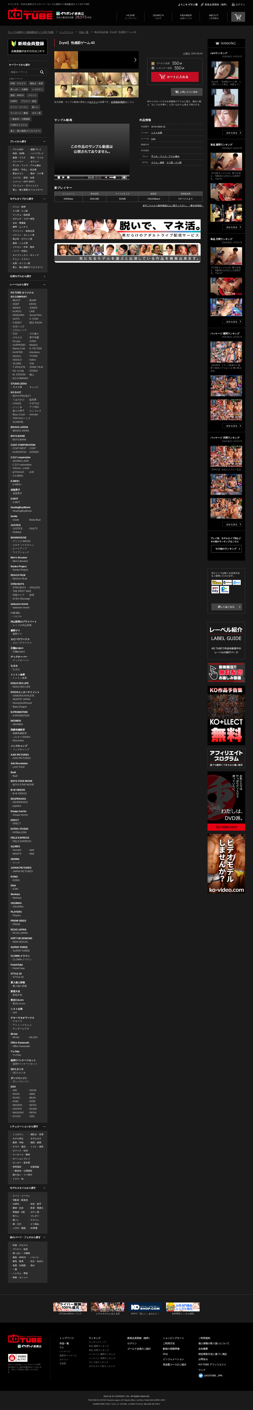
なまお (14, 665)
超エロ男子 (19, 410)
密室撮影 (17, 1167)
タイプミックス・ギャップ (26, 255)
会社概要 (203, 1348)
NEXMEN (16, 720)
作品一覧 (84, 32)
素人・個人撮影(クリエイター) (25, 131)
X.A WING (18, 475)
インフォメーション (173, 1359)
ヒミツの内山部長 (22, 625)
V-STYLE (34, 403)
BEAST (16, 300)
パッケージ (64, 1351)
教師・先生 (18, 1208)
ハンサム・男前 (20, 1273)
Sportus (17, 356)
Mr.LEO (33, 1037)
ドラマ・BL (18, 1179)
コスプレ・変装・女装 (23, 177)
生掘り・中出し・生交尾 (25, 169)
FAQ (165, 1354)
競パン (35, 107)
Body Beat (35, 519)
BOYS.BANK (18, 436)
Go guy (16, 341)
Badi (13, 772)
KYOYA (17, 1116)
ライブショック (21, 552)
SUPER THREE (19, 947)
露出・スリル (36, 157)
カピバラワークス (20, 639)
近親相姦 (34, 1167)
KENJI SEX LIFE (20, 683)
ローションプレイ (21, 1158)
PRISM (16, 924)
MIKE (32, 1094)
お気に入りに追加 (188, 92)
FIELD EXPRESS (20, 837)
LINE (32, 311)
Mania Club (19, 348)
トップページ (131, 16)
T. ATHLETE (19, 367)
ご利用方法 (169, 1343)
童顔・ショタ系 (20, 243)
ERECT (15, 820)
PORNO (17, 532)
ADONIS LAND (21, 461)
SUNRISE (18, 422)
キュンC (33, 387)
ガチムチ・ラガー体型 (23, 219)
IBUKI (32, 1097)
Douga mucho (18, 811)
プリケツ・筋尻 (28, 101)
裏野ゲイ (15, 630)
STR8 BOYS (17, 584)
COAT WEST (19, 448)
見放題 (62, 1363)
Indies (32, 359)
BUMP (32, 300)
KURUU (17, 311)
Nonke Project (19, 566)
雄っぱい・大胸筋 (19, 89)
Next (135, 59)
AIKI (15, 1090)
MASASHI (18, 1112)
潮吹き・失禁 (36, 83)
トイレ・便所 (36, 1146)
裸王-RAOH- (36, 322)
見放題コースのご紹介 (175, 1364)
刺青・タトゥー (20, 1277)
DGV (13, 1086)
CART (238, 17)
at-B (31, 472)
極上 (31, 374)
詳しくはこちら (226, 606)
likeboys (15, 894)
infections (34, 352)
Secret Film (35, 315)
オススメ (63, 1359)
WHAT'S (17, 853)
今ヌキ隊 (17, 387)
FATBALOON (19, 832)
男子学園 (34, 337)
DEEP (16, 304)
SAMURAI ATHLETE (23, 695)
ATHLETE (34, 587)
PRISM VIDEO (18, 920)
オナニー (34, 161)
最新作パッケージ (68, 1355)
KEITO (32, 1105)
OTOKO (33, 370)
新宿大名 (15, 991)
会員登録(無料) (118, 102)
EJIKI (15, 889)
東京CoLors (17, 1000)
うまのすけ (19, 399)
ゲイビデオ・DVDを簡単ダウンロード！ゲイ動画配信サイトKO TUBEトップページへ (25, 1338)
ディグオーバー (19, 656)
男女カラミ (18, 173)
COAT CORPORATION (23, 445)
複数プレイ (35, 149)
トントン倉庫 (18, 674)
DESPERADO (18, 798)
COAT (32, 448)
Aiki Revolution (19, 763)
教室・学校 (18, 1142)
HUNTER (18, 352)
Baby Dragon (20, 706)
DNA (13, 885)
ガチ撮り (34, 333)
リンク (202, 1370)
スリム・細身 (19, 206)
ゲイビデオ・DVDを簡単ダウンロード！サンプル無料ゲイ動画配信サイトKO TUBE (48, 4)
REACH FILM (18, 575)
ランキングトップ (97, 1342)
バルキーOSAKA (21, 737)
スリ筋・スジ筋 (20, 211)
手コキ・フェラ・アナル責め (27, 165)
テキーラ (17, 1021)
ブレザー (34, 1216)
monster (33, 414)
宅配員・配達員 (20, 1200)
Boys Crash (19, 414)
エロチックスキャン (23, 545)
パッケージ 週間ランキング (102, 1354)
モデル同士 (18, 1138)
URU (32, 1116)
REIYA (32, 1112)
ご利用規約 (204, 1338)
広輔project (17, 648)
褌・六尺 (17, 1224)
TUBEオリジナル (18, 125)
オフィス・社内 (20, 1150)
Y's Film (15, 1051)
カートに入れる (178, 76)
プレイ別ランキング (98, 1362)
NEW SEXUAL (20, 942)
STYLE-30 (16, 973)
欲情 (31, 595)
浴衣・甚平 (35, 1204)
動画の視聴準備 (171, 1348)
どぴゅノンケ (20, 330)
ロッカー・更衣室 (21, 1162)
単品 (61, 1347)
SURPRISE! (19, 345)
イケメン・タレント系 (23, 235)
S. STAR (33, 319)
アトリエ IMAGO (21, 541)
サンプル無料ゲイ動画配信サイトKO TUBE (31, 32)
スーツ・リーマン (19, 107)
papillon (17, 806)
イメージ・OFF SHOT (24, 181)
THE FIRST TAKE (22, 591)
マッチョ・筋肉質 (21, 215)
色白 (32, 1265)
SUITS (16, 319)
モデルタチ (35, 1138)
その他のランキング (226, 548)
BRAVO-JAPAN (19, 427)
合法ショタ (19, 326)
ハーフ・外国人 (20, 251)
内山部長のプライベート (24, 621)
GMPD (13, 101)
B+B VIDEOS (18, 790)
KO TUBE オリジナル (22, 292)
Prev (58, 59)
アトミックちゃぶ (22, 1025)
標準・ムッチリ (20, 227)
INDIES (17, 307)
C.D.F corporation (20, 457)
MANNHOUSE (18, 537)
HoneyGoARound (22, 703)
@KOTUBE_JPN (213, 1375)
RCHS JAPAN (18, 929)
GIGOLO (17, 359)
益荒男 (33, 399)
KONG (14, 876)
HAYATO (17, 1108)
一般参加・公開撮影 (20, 119)
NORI (32, 1101)
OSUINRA (16, 903)
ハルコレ (15, 612)
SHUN (32, 1090)
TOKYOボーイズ (21, 418)
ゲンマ (16, 862)
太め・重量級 (19, 223)
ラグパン (34, 1220)
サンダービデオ (21, 1028)
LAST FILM (19, 767)
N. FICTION (35, 348)
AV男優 (33, 1228)
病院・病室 (35, 1142)
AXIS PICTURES (20, 754)
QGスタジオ (17, 1069)
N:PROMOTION (19, 712)
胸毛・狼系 (18, 1261)
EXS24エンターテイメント (25, 692)
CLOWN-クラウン (20, 956)
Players (17, 915)
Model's (33, 345)
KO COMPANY (19, 296)
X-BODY (17, 322)
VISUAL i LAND (21, 468)
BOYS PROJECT (22, 396)
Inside (14, 516)
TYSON (33, 356)
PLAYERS (16, 911)
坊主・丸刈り (36, 1261)
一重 (15, 1269)
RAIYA (16, 1094)
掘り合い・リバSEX (22, 1174)
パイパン (32, 95)
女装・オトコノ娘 (21, 263)
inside (16, 519)
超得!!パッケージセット (23, 1060)
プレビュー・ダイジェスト (26, 185)
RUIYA (16, 1097)
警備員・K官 (19, 1212)
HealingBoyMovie (20, 507)
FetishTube (17, 964)
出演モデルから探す (20, 276)
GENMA (15, 859)
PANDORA (18, 315)
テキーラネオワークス (22, 1017)
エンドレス (35, 410)
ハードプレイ (36, 153)
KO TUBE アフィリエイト (212, 1364)
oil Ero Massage (21, 598)
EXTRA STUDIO (19, 829)
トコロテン (37, 89)
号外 (31, 363)
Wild (31, 853)
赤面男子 (15, 489)
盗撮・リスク (19, 157)
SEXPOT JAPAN (21, 699)
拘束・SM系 (19, 153)
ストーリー (18, 161)
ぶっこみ (17, 407)
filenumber (18, 740)
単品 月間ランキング (99, 1350)
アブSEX (34, 407)
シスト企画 (17, 1009)
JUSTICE (16, 525)
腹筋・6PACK (17, 95)
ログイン (240, 4)
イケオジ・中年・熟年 (23, 247)
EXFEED (34, 452)
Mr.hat (14, 1034)
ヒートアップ (20, 548)
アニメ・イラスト (21, 259)
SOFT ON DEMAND (21, 938)
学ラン (16, 1216)
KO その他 (18, 370)
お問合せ (203, 1359)
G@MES (15, 846)
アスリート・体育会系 (23, 231)
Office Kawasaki (20, 1042)
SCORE (17, 363)
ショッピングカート (173, 1338)
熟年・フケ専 (36, 173)
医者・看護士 (36, 1208)
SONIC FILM (36, 367)
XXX (15, 333)
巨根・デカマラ (18, 83)
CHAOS (17, 403)
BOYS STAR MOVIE (21, 781)
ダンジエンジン (19, 1078)
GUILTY (33, 528)
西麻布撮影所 (18, 729)
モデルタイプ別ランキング (102, 1366)
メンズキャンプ (19, 746)
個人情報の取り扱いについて (213, 1343)
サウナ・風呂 (19, 1146)
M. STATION (19, 374)
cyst (15, 1012)
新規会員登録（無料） (216, 4)
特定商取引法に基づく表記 (212, 1354)
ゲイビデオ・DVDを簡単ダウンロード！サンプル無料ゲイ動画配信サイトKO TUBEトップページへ (30, 13)
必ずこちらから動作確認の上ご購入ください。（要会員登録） (173, 205)
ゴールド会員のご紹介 (139, 1348)
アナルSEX (18, 149)
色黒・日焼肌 (19, 1265)
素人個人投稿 (18, 982)
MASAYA (17, 1105)
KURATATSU (19, 452)
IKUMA (33, 1108)
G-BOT (14, 498)
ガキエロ (17, 337)
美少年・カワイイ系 (22, 239)
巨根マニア (19, 595)
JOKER (33, 307)
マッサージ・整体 (19, 113)
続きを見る (232, 133)
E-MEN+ (15, 481)
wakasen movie (19, 604)
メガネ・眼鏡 (19, 1228)
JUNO (32, 341)
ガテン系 (36, 113)
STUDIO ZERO (19, 383)
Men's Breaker (19, 557)
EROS (32, 304)
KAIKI (16, 1101)
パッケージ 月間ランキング (102, 1358)
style (31, 850)
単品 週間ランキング (99, 1346)
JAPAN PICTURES (21, 867)
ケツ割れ (34, 1224)
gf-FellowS (18, 472)
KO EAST (16, 392)
